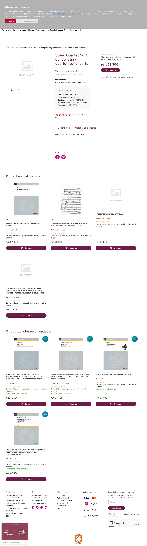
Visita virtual (61, 506)
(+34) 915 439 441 (38, 500)
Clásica (31, 30)
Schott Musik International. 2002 (68, 74)
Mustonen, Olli (11, 458)
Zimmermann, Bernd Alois (60, 383)
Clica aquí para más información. (66, 14)
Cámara (58, 82)
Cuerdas (66, 82)
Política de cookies (63, 498)
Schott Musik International (76, 102)
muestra (16, 89)
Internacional (75, 30)
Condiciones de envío (64, 500)
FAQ (58, 508)
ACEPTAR (10, 21)
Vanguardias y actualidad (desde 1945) (52, 30)
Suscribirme (116, 508)
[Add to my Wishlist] (103, 77)
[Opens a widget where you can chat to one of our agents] (15, 533)
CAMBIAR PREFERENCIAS (27, 21)
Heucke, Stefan (101, 379)
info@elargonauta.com (39, 503)
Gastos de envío (62, 503)
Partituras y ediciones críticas (14, 30)
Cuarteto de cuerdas (79, 82)
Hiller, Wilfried (10, 383)
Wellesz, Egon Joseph (13, 230)
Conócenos (61, 495)
